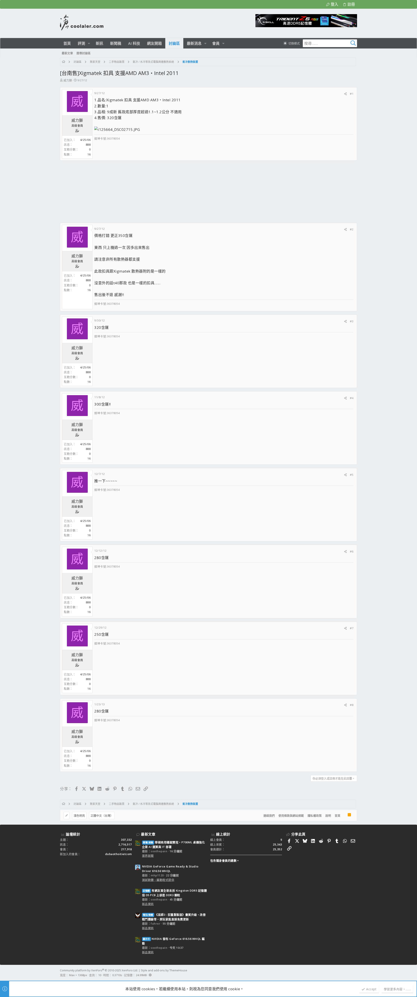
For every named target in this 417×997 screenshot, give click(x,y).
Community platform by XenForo (99, 970)
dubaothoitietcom (118, 854)
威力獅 (67, 80)
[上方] (344, 815)
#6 (351, 551)
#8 (351, 705)
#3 (351, 321)
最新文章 (148, 834)
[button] (89, 43)
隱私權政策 (315, 815)
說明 (328, 815)
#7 (351, 628)
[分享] (345, 94)
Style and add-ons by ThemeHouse (164, 970)
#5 (351, 475)
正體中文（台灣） (102, 815)
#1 (351, 94)
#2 (351, 229)
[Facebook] (355, 973)
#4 (351, 398)
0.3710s (117, 975)
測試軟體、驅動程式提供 (158, 880)
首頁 (337, 815)
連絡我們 (269, 815)
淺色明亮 (79, 815)
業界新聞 (148, 856)
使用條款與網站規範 (291, 815)
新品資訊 (148, 904)
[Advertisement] (190, 191)
